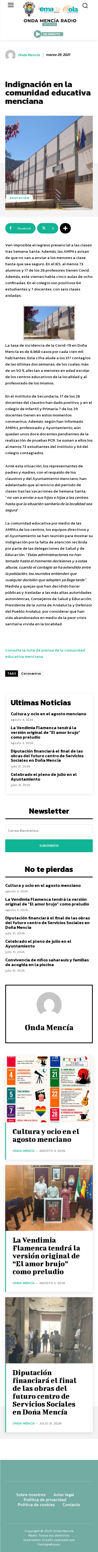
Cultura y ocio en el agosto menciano (48, 714)
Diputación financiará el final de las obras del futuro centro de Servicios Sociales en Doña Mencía (47, 755)
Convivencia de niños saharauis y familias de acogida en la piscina (47, 962)
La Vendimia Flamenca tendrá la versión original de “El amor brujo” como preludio (45, 732)
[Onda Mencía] (11, 55)
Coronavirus (31, 673)
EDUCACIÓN (19, 198)
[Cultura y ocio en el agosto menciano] (49, 1089)
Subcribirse (49, 845)
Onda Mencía (29, 55)
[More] (65, 228)
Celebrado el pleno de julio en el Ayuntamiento (44, 776)
